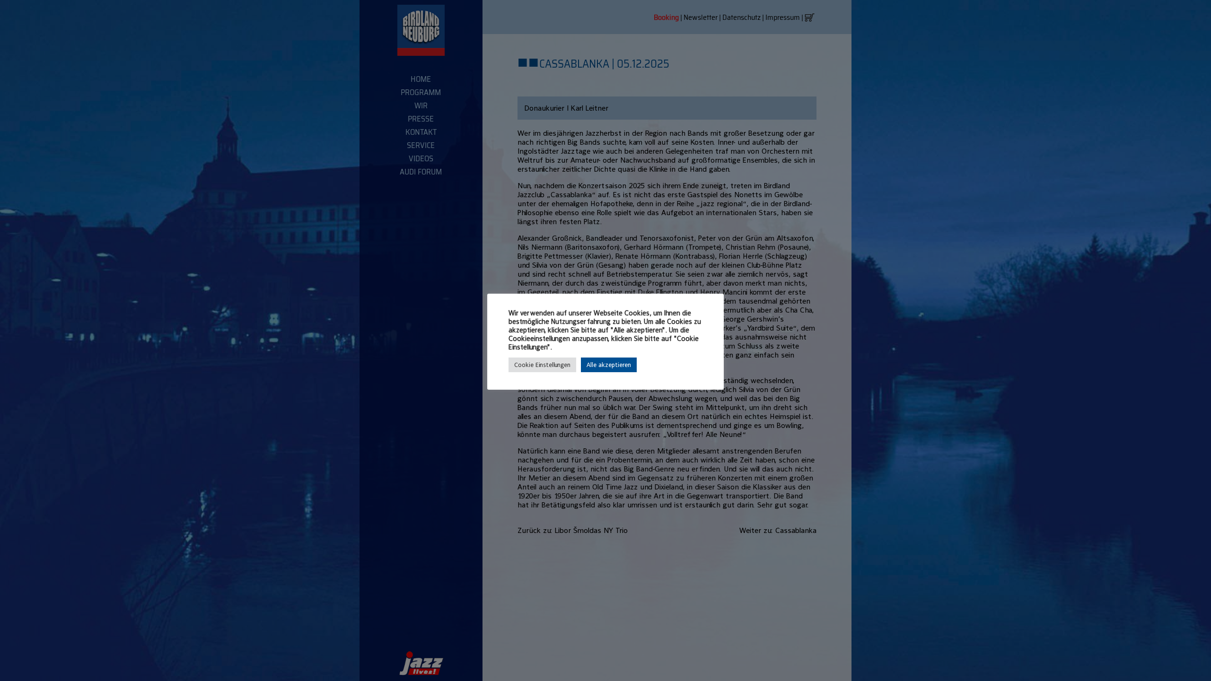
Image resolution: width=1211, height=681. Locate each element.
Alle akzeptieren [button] (609, 364)
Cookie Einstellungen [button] (542, 364)
